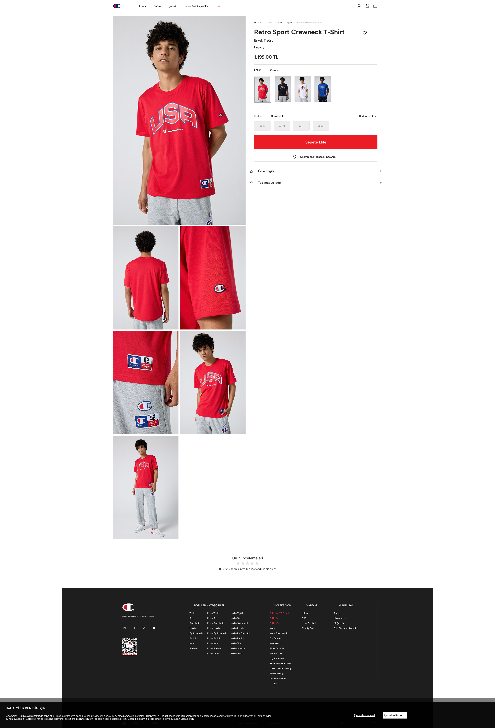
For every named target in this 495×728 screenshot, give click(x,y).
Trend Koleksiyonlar (196, 6)
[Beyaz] (302, 89)
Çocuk (172, 6)
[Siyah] (282, 89)
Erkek (142, 6)
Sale (218, 6)
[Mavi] (322, 89)
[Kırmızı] (262, 89)
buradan (175, 718)
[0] (375, 6)
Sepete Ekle (315, 142)
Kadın (157, 6)
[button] (315, 171)
